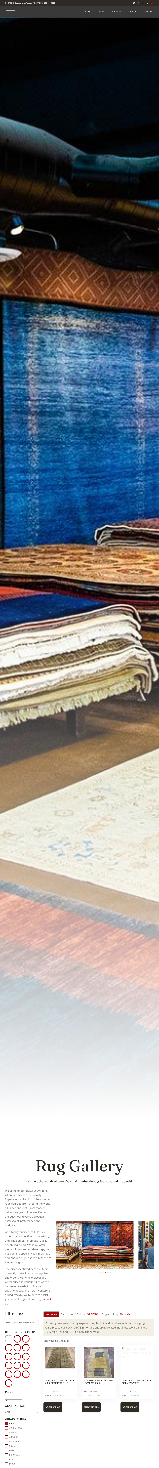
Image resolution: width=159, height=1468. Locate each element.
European (14, 1455)
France (13, 1459)
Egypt (12, 1450)
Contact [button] (149, 12)
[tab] (99, 1272)
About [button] (100, 12)
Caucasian (14, 1441)
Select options (53, 1407)
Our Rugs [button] (116, 12)
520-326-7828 (49, 3)
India (12, 1464)
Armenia (13, 1437)
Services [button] (133, 12)
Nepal (12, 1423)
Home (88, 12)
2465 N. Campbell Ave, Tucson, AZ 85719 (24, 3)
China (12, 1446)
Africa (12, 1432)
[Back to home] (10, 11)
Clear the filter (51, 1314)
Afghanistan (16, 1428)
